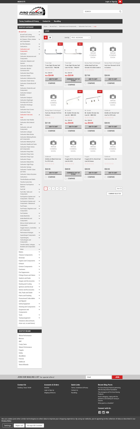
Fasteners (22, 269)
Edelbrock (22, 362)
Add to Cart (53, 79)
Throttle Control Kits (26, 182)
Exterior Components (25, 267)
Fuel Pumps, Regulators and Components (28, 210)
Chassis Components (26, 255)
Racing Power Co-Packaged (92, 63)
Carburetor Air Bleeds (26, 66)
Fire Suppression (24, 272)
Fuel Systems (24, 213)
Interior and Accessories (26, 290)
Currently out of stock (73, 80)
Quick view (53, 59)
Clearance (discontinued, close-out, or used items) (27, 322)
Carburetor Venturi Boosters (28, 174)
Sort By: (67, 37)
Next (118, 188)
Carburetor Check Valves (27, 81)
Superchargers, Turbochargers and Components (25, 240)
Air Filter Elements (25, 44)
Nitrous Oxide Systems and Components (28, 224)
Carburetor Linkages (26, 132)
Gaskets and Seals (25, 278)
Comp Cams (23, 344)
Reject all (19, 425)
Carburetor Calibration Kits (28, 78)
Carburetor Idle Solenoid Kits (27, 123)
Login (107, 2)
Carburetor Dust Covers (27, 109)
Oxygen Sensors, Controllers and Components (28, 229)
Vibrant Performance (25, 347)
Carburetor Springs (25, 167)
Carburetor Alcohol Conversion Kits (25, 69)
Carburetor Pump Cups (26, 157)
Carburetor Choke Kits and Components (27, 89)
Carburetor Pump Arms (26, 151)
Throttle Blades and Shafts (27, 179)
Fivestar (21, 359)
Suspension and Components (24, 311)
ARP (20, 341)
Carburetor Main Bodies (27, 134)
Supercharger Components (27, 235)
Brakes (21, 252)
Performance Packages (26, 232)
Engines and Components (27, 261)
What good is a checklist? (106, 403)
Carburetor (23, 54)
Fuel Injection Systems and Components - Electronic (27, 198)
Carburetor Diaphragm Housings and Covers (26, 101)
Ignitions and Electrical (26, 287)
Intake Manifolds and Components (26, 219)
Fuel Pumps (23, 206)
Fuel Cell (22, 189)
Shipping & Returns (50, 393)
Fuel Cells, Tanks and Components (26, 193)
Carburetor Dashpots (26, 97)
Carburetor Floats (25, 112)
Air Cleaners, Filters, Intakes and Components (28, 40)
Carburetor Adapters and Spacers (27, 62)
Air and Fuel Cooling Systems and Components (27, 36)
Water (22, 249)
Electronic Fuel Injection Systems (27, 186)
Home (45, 26)
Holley (21, 353)
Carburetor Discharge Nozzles (26, 106)
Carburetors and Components (25, 50)
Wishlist (46, 387)
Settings (7, 425)
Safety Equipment (24, 304)
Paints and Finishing (25, 296)
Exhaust (21, 264)
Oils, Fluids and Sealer (25, 293)
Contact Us (46, 21)
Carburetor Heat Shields (27, 120)
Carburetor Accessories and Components (28, 57)
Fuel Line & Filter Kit (111, 159)
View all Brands (23, 365)
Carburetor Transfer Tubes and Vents (27, 171)
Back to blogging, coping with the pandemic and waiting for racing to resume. (108, 398)
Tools (20, 315)
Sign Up (114, 2)
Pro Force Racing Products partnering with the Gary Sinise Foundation (109, 388)
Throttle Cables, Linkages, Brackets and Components (27, 246)
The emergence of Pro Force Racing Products (109, 393)
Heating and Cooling (25, 284)
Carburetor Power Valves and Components (27, 148)
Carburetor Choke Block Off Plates (28, 84)
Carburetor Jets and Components (26, 128)
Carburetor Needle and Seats (28, 144)
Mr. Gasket (68, 110)
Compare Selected (114, 193)
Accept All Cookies (34, 425)
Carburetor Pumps (25, 159)
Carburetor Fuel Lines (26, 114)
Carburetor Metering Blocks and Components (28, 138)
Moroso (21, 338)
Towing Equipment (24, 318)
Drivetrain (22, 258)
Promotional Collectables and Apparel (27, 299)
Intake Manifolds (25, 216)
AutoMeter (22, 356)
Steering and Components (27, 307)
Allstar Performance (25, 336)
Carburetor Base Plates (26, 73)
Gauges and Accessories (27, 281)
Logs (21, 117)
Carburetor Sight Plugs (26, 164)
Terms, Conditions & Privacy (29, 21)
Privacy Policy (6, 421)
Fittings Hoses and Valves (27, 275)
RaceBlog (57, 21)
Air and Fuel (22, 32)
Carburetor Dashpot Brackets (26, 94)
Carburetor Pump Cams (27, 154)
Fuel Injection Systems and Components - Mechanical (27, 202)
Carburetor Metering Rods (27, 142)
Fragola (21, 350)
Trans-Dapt (48, 63)
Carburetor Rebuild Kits (27, 162)
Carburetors (23, 46)
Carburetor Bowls (25, 75)
